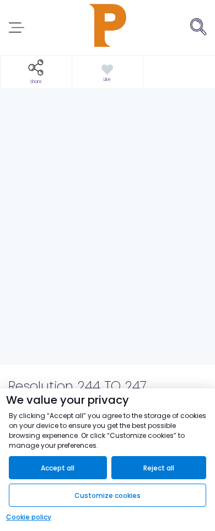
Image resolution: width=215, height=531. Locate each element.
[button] (36, 72)
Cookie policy (28, 517)
